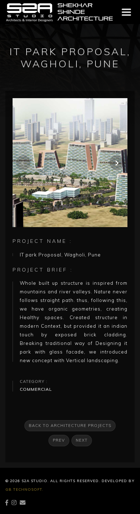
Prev (59, 440)
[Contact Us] (23, 502)
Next (82, 440)
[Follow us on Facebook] (7, 502)
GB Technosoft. (24, 489)
